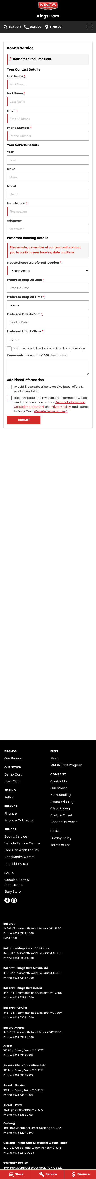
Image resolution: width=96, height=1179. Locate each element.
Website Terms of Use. (49, 411)
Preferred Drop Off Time (26, 297)
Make (11, 169)
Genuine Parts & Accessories (16, 882)
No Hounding (60, 794)
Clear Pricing (60, 808)
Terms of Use (60, 845)
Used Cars (12, 781)
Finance (10, 813)
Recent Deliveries (63, 822)
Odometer (14, 220)
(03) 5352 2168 (23, 1055)
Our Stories (58, 788)
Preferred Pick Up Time (25, 331)
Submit (24, 420)
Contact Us (59, 781)
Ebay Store (12, 891)
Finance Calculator (19, 820)
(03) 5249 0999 (23, 1152)
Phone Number (19, 128)
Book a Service (15, 836)
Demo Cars (13, 774)
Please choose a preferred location (34, 262)
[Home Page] (48, 6)
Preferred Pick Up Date (25, 314)
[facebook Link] (7, 900)
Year (10, 152)
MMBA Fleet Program (66, 765)
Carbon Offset (61, 815)
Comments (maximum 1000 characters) (37, 355)
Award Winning (61, 801)
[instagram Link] (14, 900)
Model (11, 186)
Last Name (16, 93)
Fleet (54, 758)
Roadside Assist (16, 863)
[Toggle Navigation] (89, 27)
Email (12, 110)
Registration (17, 203)
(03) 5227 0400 (23, 1133)
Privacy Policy (61, 407)
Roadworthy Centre (19, 857)
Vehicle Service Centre (22, 843)
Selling (9, 797)
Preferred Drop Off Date (25, 280)
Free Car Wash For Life (21, 850)
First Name (16, 76)
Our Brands (13, 758)
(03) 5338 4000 (23, 933)
